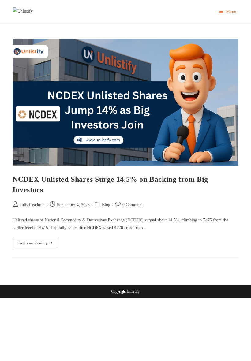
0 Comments (133, 205)
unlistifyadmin (32, 205)
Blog (106, 205)
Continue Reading (38, 241)
